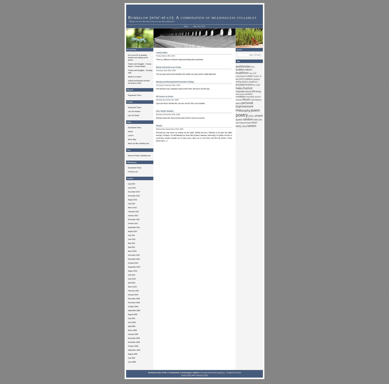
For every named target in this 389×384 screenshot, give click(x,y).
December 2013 (134, 192)
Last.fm (130, 135)
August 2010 (132, 271)
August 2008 (132, 354)
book (253, 67)
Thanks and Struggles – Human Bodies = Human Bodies (139, 65)
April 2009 (131, 326)
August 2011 (132, 231)
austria (240, 66)
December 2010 (134, 255)
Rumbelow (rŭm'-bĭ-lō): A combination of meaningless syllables (192, 17)
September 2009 (134, 310)
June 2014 (132, 188)
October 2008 (133, 346)
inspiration (241, 91)
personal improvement (244, 104)
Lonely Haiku (161, 53)
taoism (251, 126)
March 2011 (132, 251)
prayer (259, 115)
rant (255, 119)
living (258, 91)
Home (186, 26)
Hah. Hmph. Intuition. (165, 111)
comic (249, 76)
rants (260, 120)
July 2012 (131, 204)
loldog (242, 94)
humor (248, 88)
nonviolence (256, 100)
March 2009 (132, 330)
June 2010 (132, 279)
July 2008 (131, 358)
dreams (245, 82)
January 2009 (133, 334)
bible (248, 66)
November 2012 (134, 196)
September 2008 (134, 350)
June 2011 (132, 239)
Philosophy (243, 110)
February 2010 (133, 291)
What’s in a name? (134, 77)
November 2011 (134, 219)
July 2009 (131, 318)
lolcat (237, 94)
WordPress (221, 372)
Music (246, 99)
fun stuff (256, 85)
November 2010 (134, 259)
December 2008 (134, 338)
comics (248, 79)
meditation (241, 96)
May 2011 (131, 243)
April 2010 (131, 283)
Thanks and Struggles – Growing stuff (140, 71)
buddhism (242, 72)
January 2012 (133, 215)
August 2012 (132, 200)
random (248, 119)
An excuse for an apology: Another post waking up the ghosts (138, 57)
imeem (130, 131)
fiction (248, 84)
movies (239, 100)
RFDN (238, 372)
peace (238, 103)
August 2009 (132, 314)
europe (240, 84)
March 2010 (132, 287)
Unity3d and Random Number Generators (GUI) (139, 82)
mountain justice (253, 97)
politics (251, 116)
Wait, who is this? (199, 26)
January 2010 (133, 295)
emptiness (253, 82)
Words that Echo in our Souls (168, 67)
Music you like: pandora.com (138, 143)
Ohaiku (159, 126)
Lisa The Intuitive (134, 111)
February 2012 (133, 211)
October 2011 (133, 223)
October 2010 (133, 263)
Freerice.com (133, 172)
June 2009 (132, 322)
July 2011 (131, 235)
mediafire (249, 94)
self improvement (243, 123)
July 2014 (131, 184)
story (244, 126)
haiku (239, 88)
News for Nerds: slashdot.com (139, 155)
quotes (239, 119)
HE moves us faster (164, 96)
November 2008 (134, 342)
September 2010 (134, 267)
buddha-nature (244, 69)
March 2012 (132, 208)
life (253, 91)
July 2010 (131, 275)
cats (250, 73)
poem (255, 110)
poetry (242, 114)
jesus (248, 91)
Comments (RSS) (201, 375)
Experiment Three (134, 95)
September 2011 (134, 227)
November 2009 (134, 302)
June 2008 (132, 362)
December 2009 (134, 299)
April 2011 (131, 247)
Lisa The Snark (133, 115)
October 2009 (133, 306)
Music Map (132, 139)
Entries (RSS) (186, 375)
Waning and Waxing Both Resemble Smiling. (175, 82)
